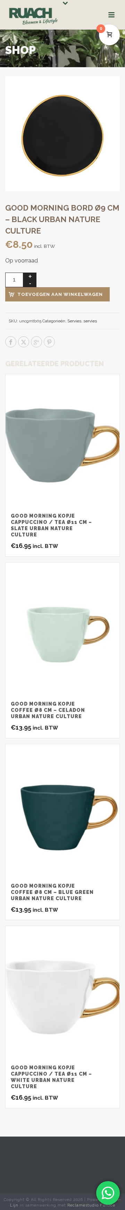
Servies (74, 321)
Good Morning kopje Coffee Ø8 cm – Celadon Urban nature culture (48, 710)
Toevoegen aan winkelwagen (60, 294)
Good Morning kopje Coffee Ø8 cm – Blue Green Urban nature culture (52, 892)
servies (90, 321)
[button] (105, 90)
